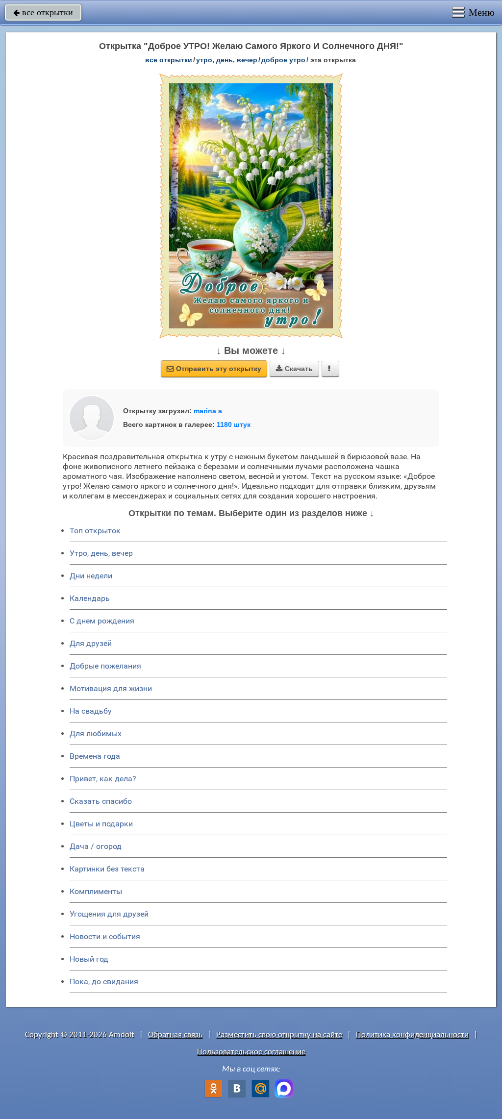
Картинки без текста (107, 868)
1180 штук (234, 424)
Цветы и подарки (101, 823)
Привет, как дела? (103, 778)
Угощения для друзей (109, 914)
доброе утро (283, 60)
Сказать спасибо (101, 801)
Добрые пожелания (105, 666)
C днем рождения (102, 620)
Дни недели (91, 575)
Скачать (294, 369)
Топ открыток (95, 530)
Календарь (90, 598)
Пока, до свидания (104, 981)
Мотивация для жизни (111, 688)
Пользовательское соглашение (251, 1052)
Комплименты (96, 891)
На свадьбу (91, 711)
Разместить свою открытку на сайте (279, 1035)
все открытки (43, 12)
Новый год (89, 959)
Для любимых (96, 733)
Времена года (95, 756)
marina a (208, 411)
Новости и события (105, 936)
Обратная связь (175, 1035)
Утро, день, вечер (101, 553)
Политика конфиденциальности (412, 1035)
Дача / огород (96, 846)
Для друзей (91, 643)
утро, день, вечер (226, 60)
